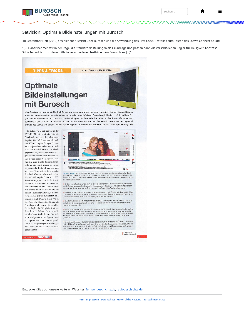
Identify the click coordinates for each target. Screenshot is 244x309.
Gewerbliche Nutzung (129, 299)
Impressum (92, 299)
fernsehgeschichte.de (100, 289)
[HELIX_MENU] (220, 11)
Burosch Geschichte (154, 299)
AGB (81, 299)
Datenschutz (108, 299)
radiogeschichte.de (130, 289)
